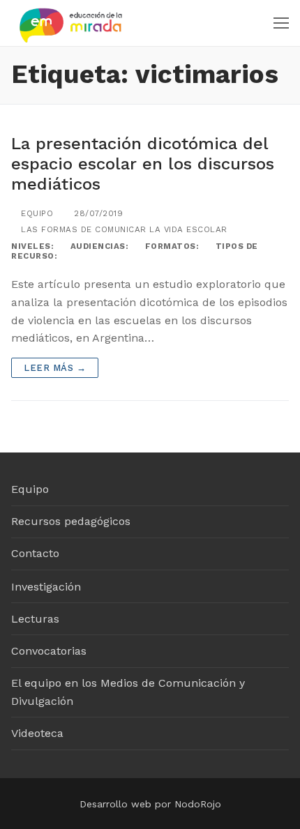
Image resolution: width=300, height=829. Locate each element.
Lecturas (35, 618)
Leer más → (55, 368)
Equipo (35, 213)
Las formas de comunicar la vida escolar (122, 229)
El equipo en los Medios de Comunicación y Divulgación (128, 692)
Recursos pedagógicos (70, 521)
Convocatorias (49, 650)
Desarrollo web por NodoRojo (150, 803)
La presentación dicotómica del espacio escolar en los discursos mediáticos (142, 164)
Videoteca (37, 733)
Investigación (46, 586)
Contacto (35, 553)
